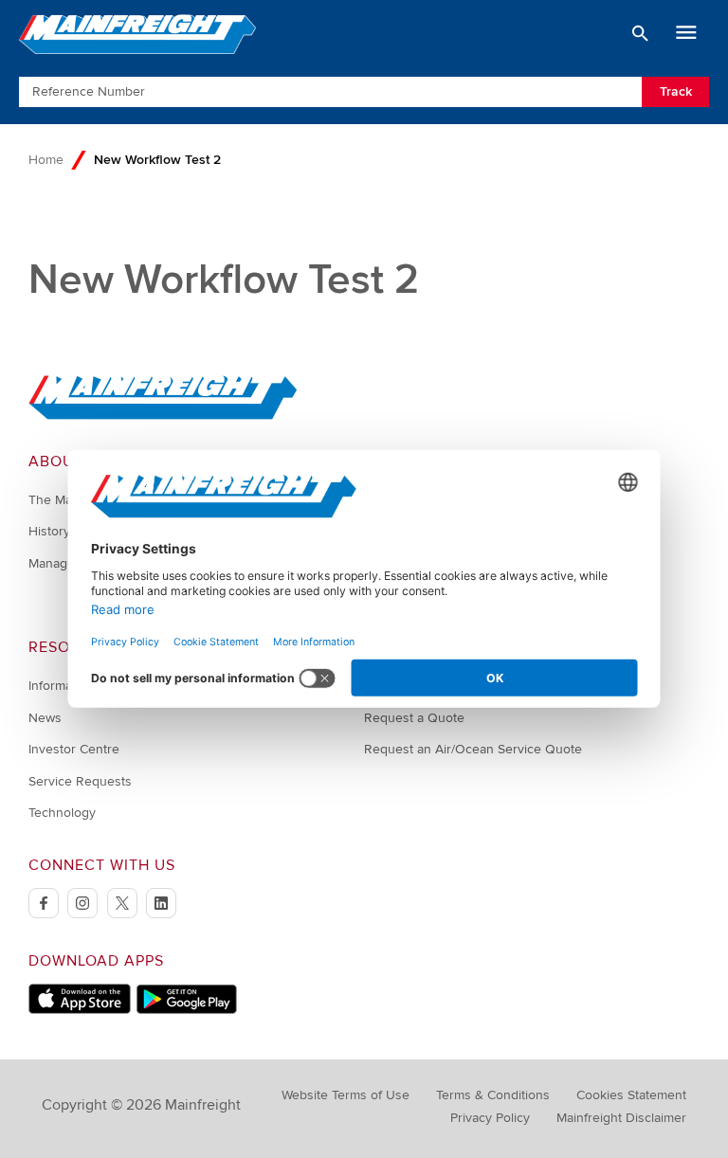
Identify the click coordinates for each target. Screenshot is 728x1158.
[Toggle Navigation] (686, 33)
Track (676, 91)
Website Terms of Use (346, 1095)
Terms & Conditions (493, 1095)
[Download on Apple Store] (79, 1010)
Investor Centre (73, 749)
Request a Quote (414, 718)
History (49, 531)
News (45, 718)
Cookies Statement (631, 1095)
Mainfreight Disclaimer (621, 1118)
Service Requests (80, 781)
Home (46, 160)
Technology (62, 813)
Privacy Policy (490, 1118)
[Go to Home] (163, 415)
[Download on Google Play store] (186, 1010)
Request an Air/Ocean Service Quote (473, 749)
